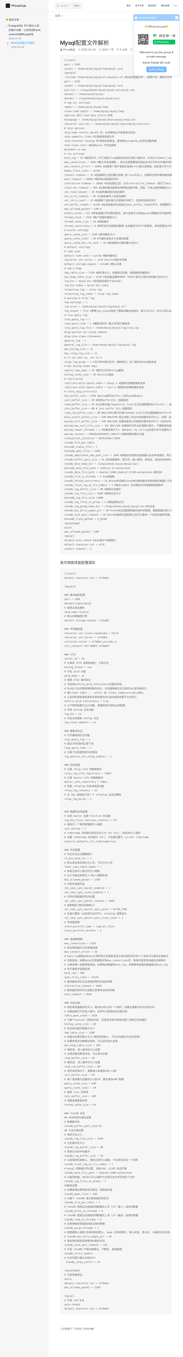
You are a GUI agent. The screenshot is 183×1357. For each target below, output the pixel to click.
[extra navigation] (175, 5)
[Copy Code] (165, 573)
